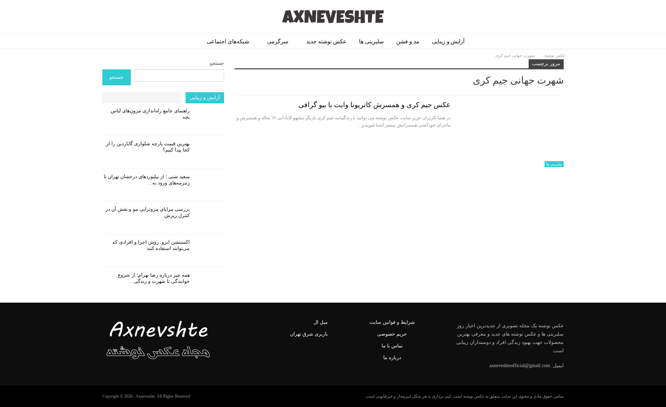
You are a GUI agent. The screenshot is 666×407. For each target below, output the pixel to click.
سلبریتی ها (371, 41)
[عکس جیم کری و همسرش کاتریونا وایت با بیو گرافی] (512, 134)
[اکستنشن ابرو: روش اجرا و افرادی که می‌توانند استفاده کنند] (209, 250)
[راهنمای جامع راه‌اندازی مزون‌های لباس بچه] (209, 119)
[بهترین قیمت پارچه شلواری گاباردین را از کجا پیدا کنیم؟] (209, 152)
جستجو (217, 63)
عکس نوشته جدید (326, 41)
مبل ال (321, 322)
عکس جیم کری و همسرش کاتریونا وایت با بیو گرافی (374, 105)
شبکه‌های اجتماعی (228, 41)
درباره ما (392, 357)
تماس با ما (392, 345)
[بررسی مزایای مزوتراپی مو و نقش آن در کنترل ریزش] (209, 217)
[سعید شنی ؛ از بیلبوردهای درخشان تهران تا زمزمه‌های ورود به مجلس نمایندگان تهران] (209, 185)
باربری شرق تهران (309, 334)
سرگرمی (277, 41)
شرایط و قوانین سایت (392, 322)
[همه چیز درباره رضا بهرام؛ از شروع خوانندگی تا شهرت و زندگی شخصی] (209, 283)
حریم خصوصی (392, 334)
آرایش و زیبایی (448, 41)
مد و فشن (407, 41)
